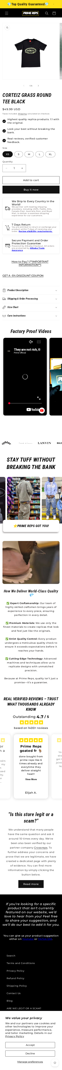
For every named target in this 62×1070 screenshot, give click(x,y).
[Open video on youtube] (42, 411)
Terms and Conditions (21, 963)
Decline (30, 1053)
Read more (31, 884)
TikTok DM (45, 939)
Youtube (28, 939)
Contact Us (14, 993)
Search (11, 955)
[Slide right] (38, 85)
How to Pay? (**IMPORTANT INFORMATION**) (30, 263)
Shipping (22, 114)
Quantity (7, 161)
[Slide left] (23, 85)
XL (50, 154)
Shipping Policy (17, 985)
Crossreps (40, 847)
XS (7, 154)
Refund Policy (15, 978)
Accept (30, 1045)
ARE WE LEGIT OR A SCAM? (24, 1008)
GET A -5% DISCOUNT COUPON (22, 275)
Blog (10, 1000)
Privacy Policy (14, 1036)
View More (31, 779)
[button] (6, 13)
